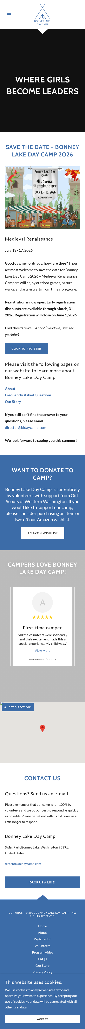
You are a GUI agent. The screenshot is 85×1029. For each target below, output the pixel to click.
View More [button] (42, 650)
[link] (42, 14)
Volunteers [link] (42, 946)
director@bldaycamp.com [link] (23, 864)
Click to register (26, 348)
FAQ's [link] (42, 959)
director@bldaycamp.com (25, 427)
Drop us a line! (42, 882)
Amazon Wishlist (42, 533)
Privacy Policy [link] (42, 972)
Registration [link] (42, 939)
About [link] (42, 932)
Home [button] (42, 926)
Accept (42, 1019)
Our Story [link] (42, 965)
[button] (10, 14)
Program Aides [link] (42, 952)
